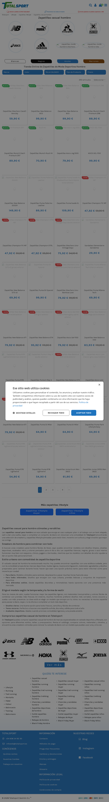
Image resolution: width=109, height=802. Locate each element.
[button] (24, 412)
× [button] (99, 385)
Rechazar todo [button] (56, 412)
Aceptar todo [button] (83, 412)
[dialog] (54, 401)
